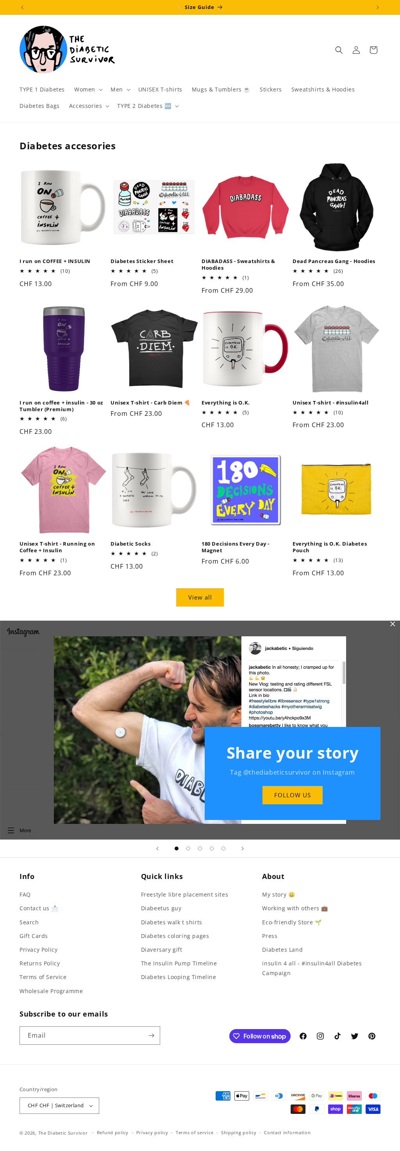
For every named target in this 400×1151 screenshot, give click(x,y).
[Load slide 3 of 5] (200, 848)
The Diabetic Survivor (63, 1133)
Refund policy (113, 1132)
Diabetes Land (282, 949)
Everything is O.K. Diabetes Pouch (330, 547)
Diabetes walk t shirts (171, 922)
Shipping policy (239, 1132)
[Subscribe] (151, 1035)
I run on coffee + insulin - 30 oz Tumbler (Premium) (61, 406)
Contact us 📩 (39, 908)
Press (269, 936)
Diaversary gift (161, 949)
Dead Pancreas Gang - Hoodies (334, 261)
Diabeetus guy (161, 908)
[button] (88, 89)
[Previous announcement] (22, 7)
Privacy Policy (38, 949)
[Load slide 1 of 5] (176, 848)
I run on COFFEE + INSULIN (55, 261)
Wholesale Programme (51, 991)
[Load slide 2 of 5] (188, 848)
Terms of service (194, 1132)
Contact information (287, 1132)
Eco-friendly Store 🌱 (291, 922)
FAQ (25, 894)
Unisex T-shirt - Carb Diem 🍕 (151, 402)
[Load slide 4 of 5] (212, 848)
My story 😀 (278, 894)
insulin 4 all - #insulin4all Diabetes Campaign (312, 968)
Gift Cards (34, 936)
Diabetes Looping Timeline (178, 977)
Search (29, 922)
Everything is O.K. (226, 402)
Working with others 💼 (295, 908)
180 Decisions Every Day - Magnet (236, 547)
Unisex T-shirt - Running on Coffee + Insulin (57, 547)
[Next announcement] (377, 7)
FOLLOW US (292, 795)
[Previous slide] (157, 848)
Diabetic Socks (130, 544)
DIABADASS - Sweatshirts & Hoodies (238, 264)
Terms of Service (43, 977)
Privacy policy (152, 1132)
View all (200, 597)
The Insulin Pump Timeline (179, 963)
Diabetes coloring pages (175, 936)
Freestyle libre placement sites (185, 894)
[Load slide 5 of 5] (223, 848)
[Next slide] (242, 848)
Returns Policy (40, 963)
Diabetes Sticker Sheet (142, 261)
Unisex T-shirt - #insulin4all (330, 402)
